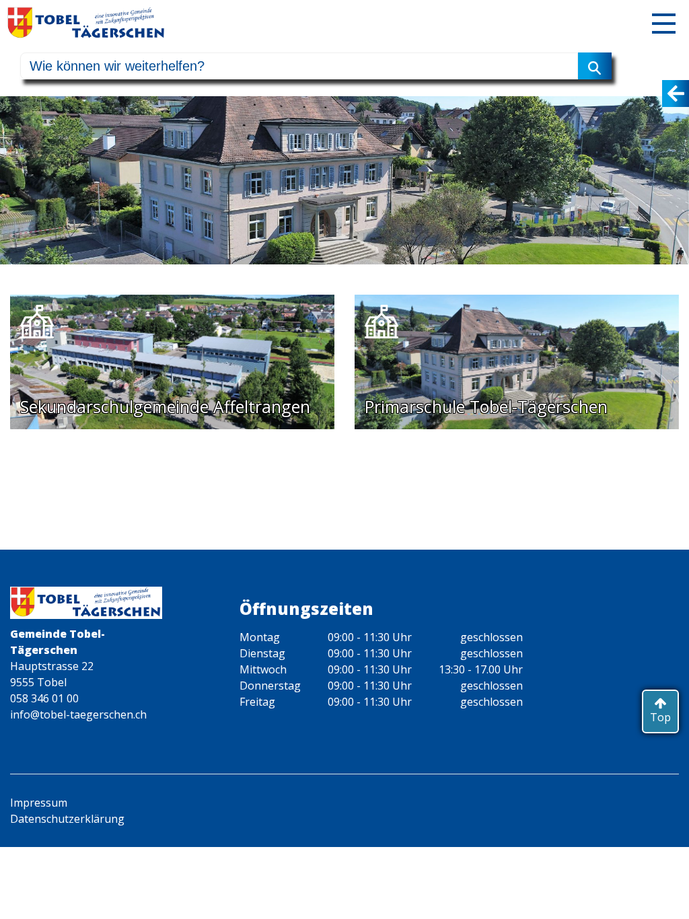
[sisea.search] (595, 65)
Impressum (38, 802)
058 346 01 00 (44, 698)
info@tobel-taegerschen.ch (78, 714)
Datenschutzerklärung (67, 818)
